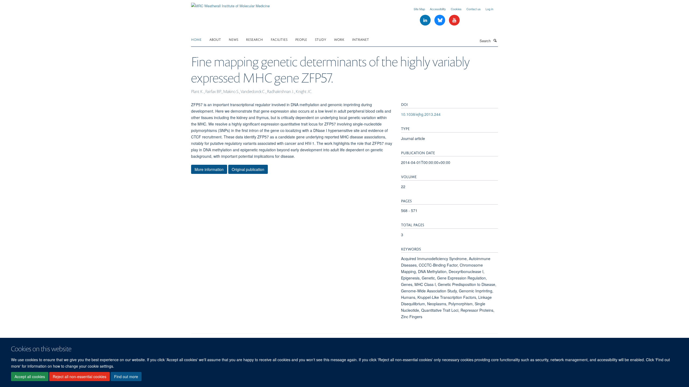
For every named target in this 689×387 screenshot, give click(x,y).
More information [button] (209, 169)
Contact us (473, 9)
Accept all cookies (30, 376)
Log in (489, 9)
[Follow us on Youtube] (454, 20)
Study (320, 39)
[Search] (495, 40)
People (301, 39)
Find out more (126, 376)
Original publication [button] (248, 169)
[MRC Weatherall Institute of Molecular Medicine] (230, 3)
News (233, 39)
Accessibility (438, 9)
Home (196, 39)
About (215, 39)
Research (254, 39)
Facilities (279, 39)
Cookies (456, 9)
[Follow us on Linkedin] (426, 20)
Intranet (360, 39)
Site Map (419, 9)
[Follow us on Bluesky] (440, 20)
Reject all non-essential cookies (79, 376)
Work (339, 39)
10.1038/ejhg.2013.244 (421, 114)
